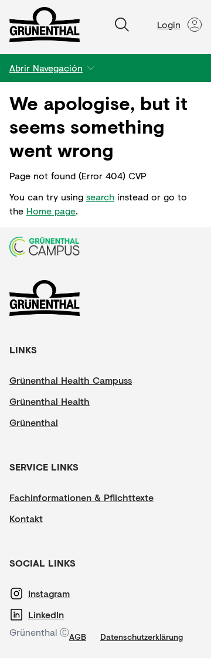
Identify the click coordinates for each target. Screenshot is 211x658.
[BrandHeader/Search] (122, 25)
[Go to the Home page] (44, 24)
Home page (51, 210)
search (100, 196)
